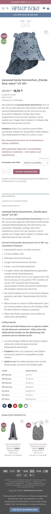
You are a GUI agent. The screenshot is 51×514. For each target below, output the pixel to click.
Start (22, 21)
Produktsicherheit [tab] (11, 206)
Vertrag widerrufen (24, 510)
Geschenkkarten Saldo (33, 485)
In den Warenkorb (26, 172)
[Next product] (23, 25)
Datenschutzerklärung (20, 482)
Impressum (37, 482)
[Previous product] (28, 25)
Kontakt (8, 480)
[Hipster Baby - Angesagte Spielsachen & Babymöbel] (25, 8)
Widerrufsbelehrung (36, 483)
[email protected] (19, 181)
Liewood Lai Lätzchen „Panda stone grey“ (38, 445)
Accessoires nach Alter (11, 162)
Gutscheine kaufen (26, 487)
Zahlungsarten (14, 485)
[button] (3, 8)
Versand (9, 97)
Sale (29, 21)
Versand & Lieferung (14, 483)
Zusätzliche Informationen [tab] (15, 201)
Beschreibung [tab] (8, 196)
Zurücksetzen (43, 158)
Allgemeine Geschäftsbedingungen (30, 480)
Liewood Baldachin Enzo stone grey (13, 445)
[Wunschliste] (44, 8)
